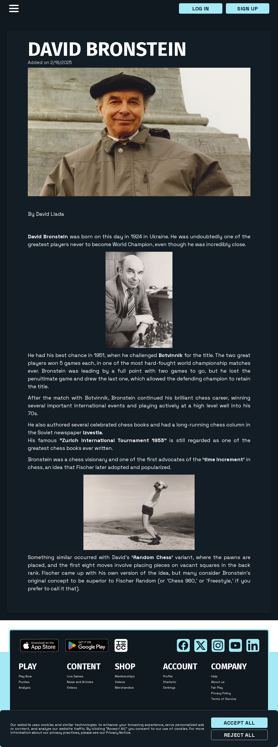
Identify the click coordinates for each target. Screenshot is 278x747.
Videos (72, 687)
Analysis (25, 687)
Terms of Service (223, 699)
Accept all (239, 722)
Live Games (75, 676)
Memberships (125, 676)
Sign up (247, 8)
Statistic (169, 682)
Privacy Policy (221, 693)
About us (218, 682)
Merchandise (124, 687)
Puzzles (24, 682)
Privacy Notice (118, 732)
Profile (168, 676)
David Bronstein (107, 49)
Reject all (239, 735)
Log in (200, 8)
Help (214, 676)
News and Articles (80, 682)
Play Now (25, 676)
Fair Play (217, 687)
